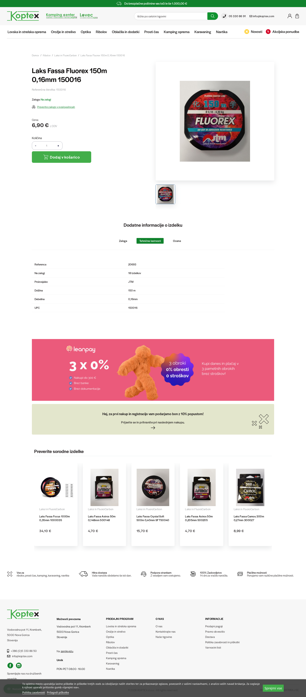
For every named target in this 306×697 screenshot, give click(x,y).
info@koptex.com (22, 656)
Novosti (256, 31)
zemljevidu (67, 651)
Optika (86, 31)
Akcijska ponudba (285, 31)
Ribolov (101, 31)
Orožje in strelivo (63, 31)
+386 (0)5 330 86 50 (24, 651)
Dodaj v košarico (65, 157)
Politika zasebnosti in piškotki (222, 642)
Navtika (221, 31)
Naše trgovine (164, 637)
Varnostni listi (213, 647)
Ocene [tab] (177, 241)
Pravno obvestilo (215, 631)
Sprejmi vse (273, 688)
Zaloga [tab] (123, 241)
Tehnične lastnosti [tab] (150, 241)
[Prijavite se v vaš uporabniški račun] (290, 17)
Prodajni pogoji (214, 626)
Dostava (210, 637)
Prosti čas (151, 31)
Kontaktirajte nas (166, 631)
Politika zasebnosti (33, 692)
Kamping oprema (176, 31)
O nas (159, 626)
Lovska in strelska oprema (27, 31)
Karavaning (202, 31)
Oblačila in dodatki (125, 31)
